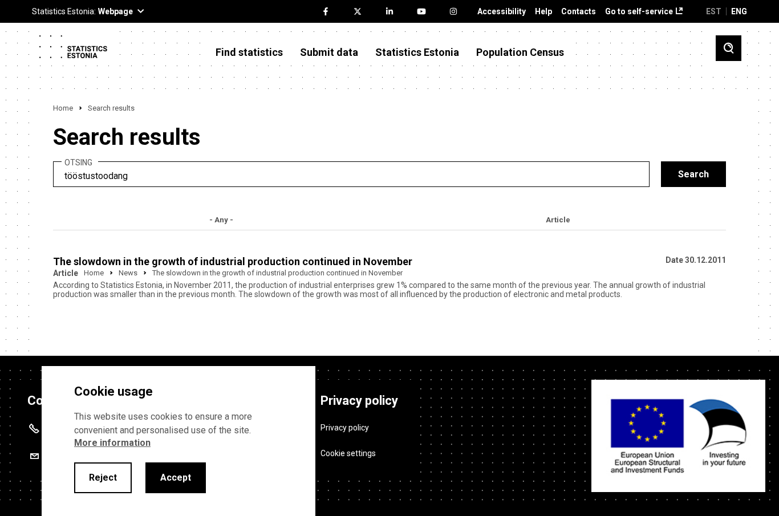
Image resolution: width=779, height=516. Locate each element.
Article (558, 220)
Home (63, 108)
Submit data (329, 52)
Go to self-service (639, 11)
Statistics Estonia (417, 52)
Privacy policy (344, 427)
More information (112, 442)
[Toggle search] (728, 48)
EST (713, 11)
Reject (103, 477)
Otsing (78, 163)
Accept (175, 477)
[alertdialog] (178, 441)
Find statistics (249, 52)
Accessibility (501, 11)
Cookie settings (348, 453)
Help (543, 11)
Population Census (520, 52)
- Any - (221, 220)
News (128, 273)
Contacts (578, 11)
